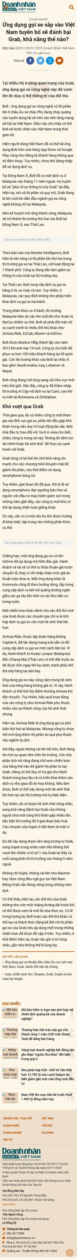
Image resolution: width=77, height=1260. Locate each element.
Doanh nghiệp (38, 19)
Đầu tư (7, 1139)
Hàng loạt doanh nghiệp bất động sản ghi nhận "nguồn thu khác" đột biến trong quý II (47, 1054)
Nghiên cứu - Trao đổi (17, 1118)
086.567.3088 (15, 1233)
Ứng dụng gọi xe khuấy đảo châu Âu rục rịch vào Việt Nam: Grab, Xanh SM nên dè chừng (37, 964)
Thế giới (47, 1125)
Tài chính (48, 1132)
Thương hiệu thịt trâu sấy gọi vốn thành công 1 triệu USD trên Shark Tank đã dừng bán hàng (45, 1034)
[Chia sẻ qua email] (59, 61)
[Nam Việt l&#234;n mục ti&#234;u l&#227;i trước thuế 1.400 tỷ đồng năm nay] (10, 1097)
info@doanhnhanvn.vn (21, 1238)
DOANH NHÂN (11, 1125)
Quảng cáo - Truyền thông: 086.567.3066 (32, 1250)
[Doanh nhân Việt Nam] (21, 1153)
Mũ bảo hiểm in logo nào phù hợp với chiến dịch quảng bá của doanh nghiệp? (47, 1014)
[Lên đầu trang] (70, 1253)
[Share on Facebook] (30, 61)
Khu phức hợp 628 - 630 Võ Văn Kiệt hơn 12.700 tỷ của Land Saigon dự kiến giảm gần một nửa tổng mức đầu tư (47, 1076)
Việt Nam (47, 1118)
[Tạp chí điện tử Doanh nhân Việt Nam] (19, 6)
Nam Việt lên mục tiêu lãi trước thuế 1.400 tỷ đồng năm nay (46, 1096)
